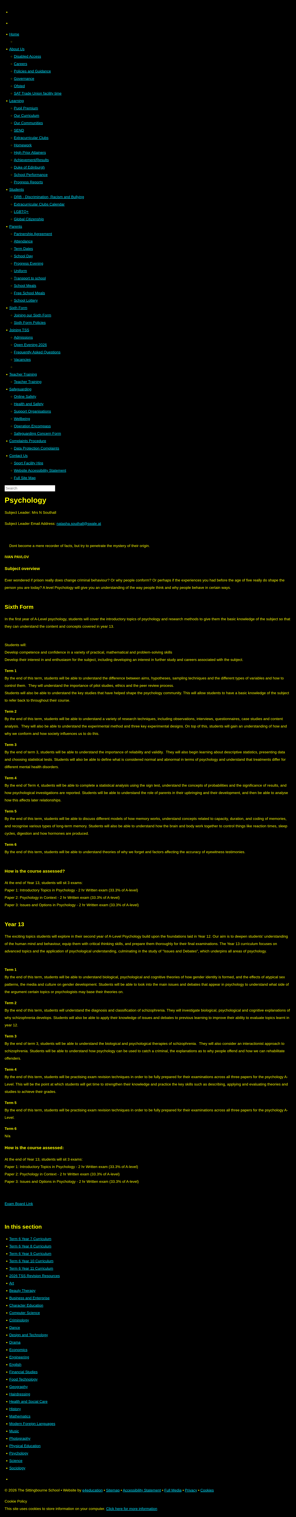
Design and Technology (28, 1335)
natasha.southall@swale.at (79, 523)
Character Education (26, 1305)
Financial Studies (23, 1372)
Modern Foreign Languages (32, 1424)
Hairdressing (19, 1394)
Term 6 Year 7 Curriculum (30, 1239)
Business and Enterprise (29, 1298)
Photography (19, 1438)
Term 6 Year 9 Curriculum (30, 1254)
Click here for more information (131, 1509)
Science (15, 1461)
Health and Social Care (28, 1401)
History (15, 1409)
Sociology (17, 1468)
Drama (14, 1342)
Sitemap (113, 1490)
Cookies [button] (207, 1490)
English (15, 1364)
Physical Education (25, 1446)
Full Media (173, 1490)
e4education (92, 1490)
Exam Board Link (19, 1204)
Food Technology (23, 1379)
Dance (14, 1327)
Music (14, 1431)
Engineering (19, 1357)
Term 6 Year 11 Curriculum (31, 1268)
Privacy (191, 1490)
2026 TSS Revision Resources (34, 1276)
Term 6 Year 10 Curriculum (31, 1261)
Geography (18, 1387)
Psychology (18, 1453)
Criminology (19, 1320)
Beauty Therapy (22, 1290)
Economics (18, 1350)
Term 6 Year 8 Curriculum (30, 1246)
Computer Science (24, 1313)
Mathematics (19, 1416)
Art (11, 1283)
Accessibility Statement (142, 1490)
